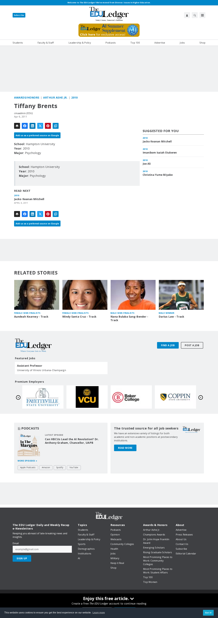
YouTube (73, 467)
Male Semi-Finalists (122, 313)
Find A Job (168, 345)
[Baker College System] (42, 396)
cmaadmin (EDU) (23, 113)
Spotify (59, 467)
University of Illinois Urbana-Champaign (41, 370)
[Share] (25, 126)
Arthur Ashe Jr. (55, 97)
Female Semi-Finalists (27, 313)
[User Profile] (187, 15)
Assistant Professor (29, 365)
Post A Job (192, 345)
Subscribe (19, 15)
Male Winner (166, 313)
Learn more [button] (99, 612)
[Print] (17, 126)
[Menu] (202, 15)
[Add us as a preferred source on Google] (56, 126)
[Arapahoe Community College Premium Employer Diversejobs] (175, 396)
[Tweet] (40, 126)
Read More (125, 447)
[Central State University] (131, 396)
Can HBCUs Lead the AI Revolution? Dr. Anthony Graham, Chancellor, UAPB (72, 440)
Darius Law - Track (171, 316)
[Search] (195, 15)
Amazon (46, 467)
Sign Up (22, 558)
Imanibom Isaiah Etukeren (160, 152)
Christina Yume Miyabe (158, 175)
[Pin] (48, 126)
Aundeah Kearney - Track (31, 316)
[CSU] (87, 396)
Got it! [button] (208, 612)
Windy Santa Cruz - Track (79, 316)
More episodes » (27, 460)
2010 (74, 97)
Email (16, 543)
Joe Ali (147, 163)
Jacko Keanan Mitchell (29, 199)
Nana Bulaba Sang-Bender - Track (129, 318)
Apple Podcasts (28, 467)
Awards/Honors (26, 97)
